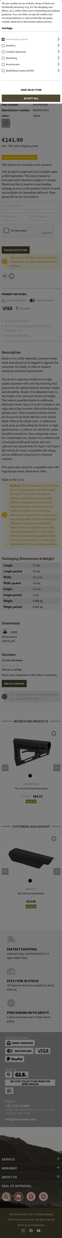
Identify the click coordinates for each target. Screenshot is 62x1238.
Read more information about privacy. (31, 21)
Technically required (17, 39)
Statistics (11, 45)
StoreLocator (13, 64)
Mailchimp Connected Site (20, 70)
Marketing (11, 58)
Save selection (31, 89)
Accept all (31, 98)
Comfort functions (16, 51)
